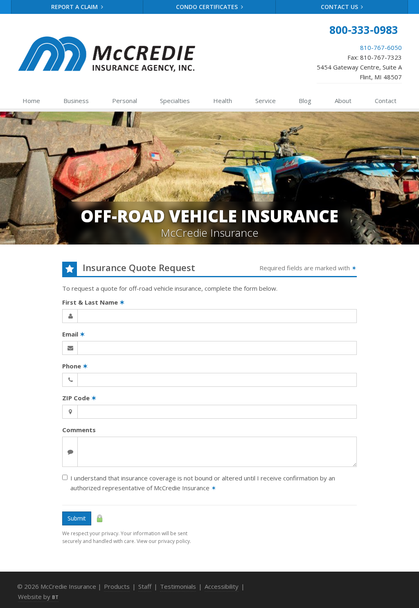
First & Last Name (93, 302)
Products (117, 586)
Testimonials (178, 586)
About (343, 100)
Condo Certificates (207, 7)
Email (73, 334)
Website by (38, 596)
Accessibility (222, 586)
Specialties (175, 100)
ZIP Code (79, 398)
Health (222, 100)
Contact (385, 100)
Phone (75, 366)
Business (76, 100)
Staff (144, 586)
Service (265, 100)
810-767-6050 (381, 47)
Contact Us (340, 7)
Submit (77, 518)
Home (31, 100)
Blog (305, 100)
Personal (124, 100)
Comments (79, 430)
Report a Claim (75, 7)
